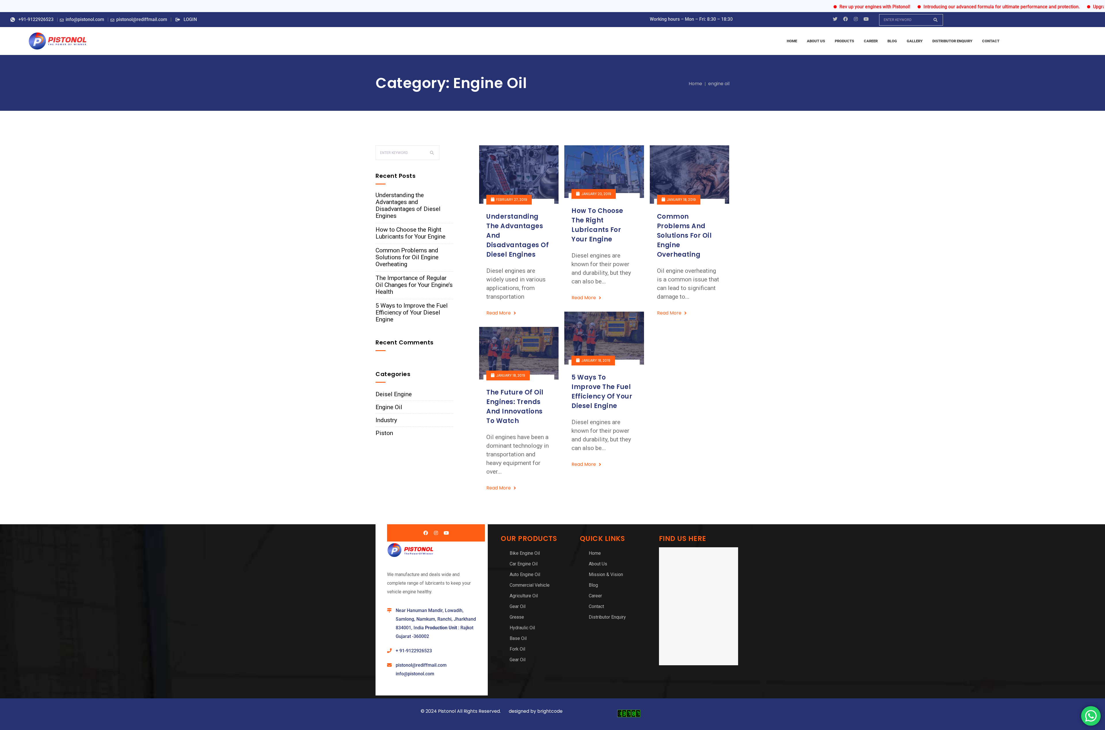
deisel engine (394, 394)
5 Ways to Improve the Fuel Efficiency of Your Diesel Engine (412, 312)
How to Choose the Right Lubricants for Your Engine (410, 233)
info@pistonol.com (415, 673)
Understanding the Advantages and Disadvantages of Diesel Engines (408, 205)
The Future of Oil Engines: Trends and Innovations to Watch (515, 406)
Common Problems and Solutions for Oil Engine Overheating (407, 257)
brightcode (550, 711)
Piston (384, 433)
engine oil (718, 83)
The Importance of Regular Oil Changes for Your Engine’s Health (414, 285)
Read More (498, 313)
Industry (386, 420)
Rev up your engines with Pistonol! (848, 6)
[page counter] (628, 715)
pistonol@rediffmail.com (421, 665)
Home (695, 83)
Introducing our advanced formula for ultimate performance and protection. (976, 6)
